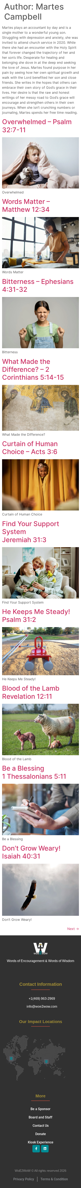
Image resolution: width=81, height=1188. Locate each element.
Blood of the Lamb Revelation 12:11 (30, 692)
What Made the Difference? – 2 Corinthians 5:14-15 (33, 369)
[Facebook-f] (36, 1148)
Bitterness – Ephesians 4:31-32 (38, 285)
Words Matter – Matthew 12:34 (26, 205)
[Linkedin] (45, 1148)
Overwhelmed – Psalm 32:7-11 (37, 126)
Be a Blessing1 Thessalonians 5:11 (34, 772)
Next (73, 929)
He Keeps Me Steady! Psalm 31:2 (36, 616)
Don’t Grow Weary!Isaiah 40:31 (31, 852)
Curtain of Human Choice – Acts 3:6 (30, 448)
